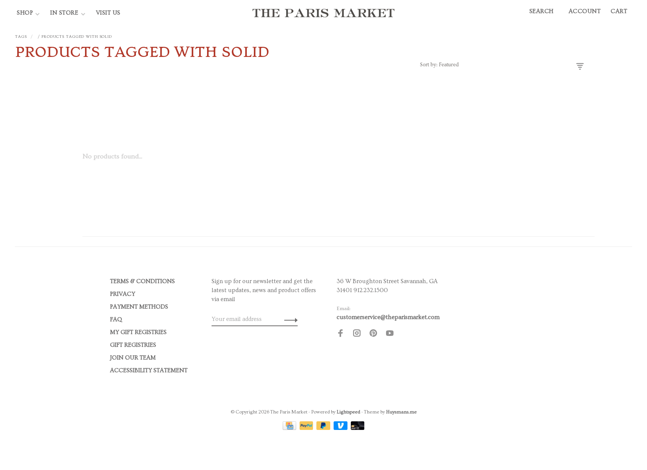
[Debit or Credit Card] (358, 428)
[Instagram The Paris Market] (357, 334)
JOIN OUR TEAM (133, 357)
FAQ (116, 319)
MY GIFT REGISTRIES (138, 332)
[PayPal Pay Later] (324, 428)
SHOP (25, 12)
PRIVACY (122, 294)
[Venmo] (341, 428)
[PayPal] (307, 428)
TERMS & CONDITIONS (142, 281)
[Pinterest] (373, 334)
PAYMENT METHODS (139, 306)
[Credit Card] (290, 428)
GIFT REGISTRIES (133, 345)
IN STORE (65, 12)
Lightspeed (348, 412)
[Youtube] (390, 334)
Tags (21, 36)
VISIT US (108, 12)
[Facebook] (340, 334)
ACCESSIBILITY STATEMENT (149, 370)
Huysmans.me (401, 412)
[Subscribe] (289, 319)
